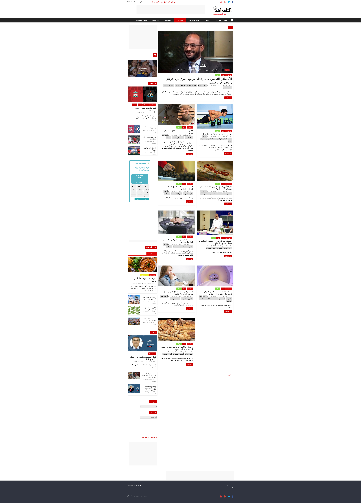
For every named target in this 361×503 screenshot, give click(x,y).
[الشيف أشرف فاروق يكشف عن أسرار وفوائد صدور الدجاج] (215, 212)
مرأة (218, 238)
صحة (223, 75)
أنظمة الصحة (202, 85)
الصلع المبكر (189, 138)
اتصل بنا (226, 486)
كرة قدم (135, 104)
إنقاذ (200, 296)
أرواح (204, 296)
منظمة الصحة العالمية (206, 299)
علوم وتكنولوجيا (144, 275)
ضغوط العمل (227, 88)
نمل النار (203, 194)
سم (224, 194)
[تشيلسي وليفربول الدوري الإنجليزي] (134, 126)
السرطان (222, 299)
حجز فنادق (155, 20)
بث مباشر (168, 20)
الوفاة (184, 247)
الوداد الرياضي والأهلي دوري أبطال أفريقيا (150, 149)
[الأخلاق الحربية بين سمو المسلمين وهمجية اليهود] (134, 296)
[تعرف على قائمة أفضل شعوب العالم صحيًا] (134, 318)
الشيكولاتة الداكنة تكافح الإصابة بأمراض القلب (180, 187)
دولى (140, 104)
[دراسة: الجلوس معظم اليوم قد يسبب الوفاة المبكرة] (176, 212)
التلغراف (212, 85)
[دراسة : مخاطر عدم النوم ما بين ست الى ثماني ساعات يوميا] (176, 319)
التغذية (182, 354)
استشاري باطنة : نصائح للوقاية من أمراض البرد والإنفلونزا (178, 292)
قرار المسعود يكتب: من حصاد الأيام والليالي (143, 358)
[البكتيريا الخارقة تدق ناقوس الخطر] (134, 307)
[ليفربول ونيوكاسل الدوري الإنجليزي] (142, 87)
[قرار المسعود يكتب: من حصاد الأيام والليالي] (142, 336)
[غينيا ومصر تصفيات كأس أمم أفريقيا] (134, 136)
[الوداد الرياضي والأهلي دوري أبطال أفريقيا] (134, 147)
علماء (215, 194)
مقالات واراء (152, 353)
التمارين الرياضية (222, 139)
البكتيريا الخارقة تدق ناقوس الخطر (167, 2)
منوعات (181, 20)
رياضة (208, 20)
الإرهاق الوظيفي (180, 85)
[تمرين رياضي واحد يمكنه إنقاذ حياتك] (215, 105)
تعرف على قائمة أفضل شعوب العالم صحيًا (149, 319)
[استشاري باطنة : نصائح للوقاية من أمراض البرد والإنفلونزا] (176, 267)
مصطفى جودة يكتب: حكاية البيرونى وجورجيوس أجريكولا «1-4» (148, 375)
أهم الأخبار (228, 75)
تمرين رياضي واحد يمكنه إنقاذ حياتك (216, 134)
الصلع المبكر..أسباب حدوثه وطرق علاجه (178, 131)
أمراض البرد (164, 296)
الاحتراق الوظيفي (168, 85)
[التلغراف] (218, 7)
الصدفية (228, 194)
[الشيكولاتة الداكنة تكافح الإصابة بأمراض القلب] (176, 162)
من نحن (232, 486)
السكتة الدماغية (210, 139)
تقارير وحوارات (194, 20)
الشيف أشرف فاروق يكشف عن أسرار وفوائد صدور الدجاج (215, 242)
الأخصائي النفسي (191, 85)
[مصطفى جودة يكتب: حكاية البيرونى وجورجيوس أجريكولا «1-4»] (134, 373)
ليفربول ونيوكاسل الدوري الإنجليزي (145, 109)
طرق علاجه (175, 138)
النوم (170, 354)
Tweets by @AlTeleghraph (149, 437)
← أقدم (230, 375)
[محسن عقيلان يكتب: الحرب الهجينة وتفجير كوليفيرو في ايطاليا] (134, 385)
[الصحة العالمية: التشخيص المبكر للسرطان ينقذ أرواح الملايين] (215, 267)
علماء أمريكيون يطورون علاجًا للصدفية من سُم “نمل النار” (215, 187)
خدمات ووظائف (141, 20)
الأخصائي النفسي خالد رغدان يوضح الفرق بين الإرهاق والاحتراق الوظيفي (199, 80)
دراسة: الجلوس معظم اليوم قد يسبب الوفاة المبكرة (177, 240)
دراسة (179, 247)
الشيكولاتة (179, 194)
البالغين (165, 244)
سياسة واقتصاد (222, 20)
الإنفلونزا (190, 299)
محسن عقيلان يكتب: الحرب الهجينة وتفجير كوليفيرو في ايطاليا (150, 388)
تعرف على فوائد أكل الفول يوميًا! (144, 279)
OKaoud (138, 486)
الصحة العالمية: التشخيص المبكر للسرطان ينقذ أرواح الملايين (218, 292)
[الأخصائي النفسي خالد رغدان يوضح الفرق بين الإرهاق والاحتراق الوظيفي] (195, 32)
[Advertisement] (171, 9)
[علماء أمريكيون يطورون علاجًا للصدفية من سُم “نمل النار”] (215, 162)
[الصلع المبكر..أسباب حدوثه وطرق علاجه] (176, 105)
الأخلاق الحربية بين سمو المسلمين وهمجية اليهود (149, 298)
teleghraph (227, 248)
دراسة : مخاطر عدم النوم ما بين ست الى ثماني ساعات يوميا (177, 348)
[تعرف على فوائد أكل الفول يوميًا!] (142, 258)
